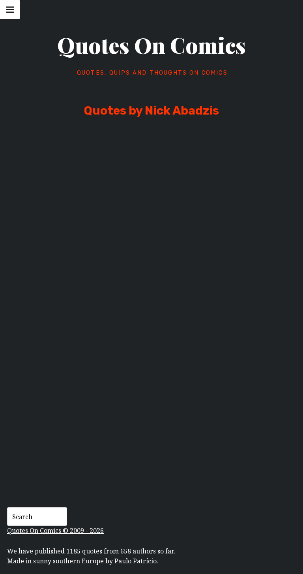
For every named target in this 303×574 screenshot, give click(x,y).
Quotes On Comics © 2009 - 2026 (55, 530)
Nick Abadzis (76, 233)
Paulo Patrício (135, 561)
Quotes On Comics (151, 45)
